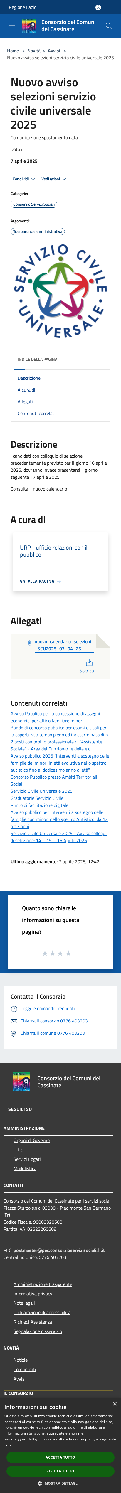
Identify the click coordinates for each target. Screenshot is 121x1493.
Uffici (19, 1149)
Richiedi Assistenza (33, 1321)
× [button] (114, 1404)
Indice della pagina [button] (37, 359)
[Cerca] (108, 25)
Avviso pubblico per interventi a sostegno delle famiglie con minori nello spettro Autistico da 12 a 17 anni (59, 819)
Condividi (21, 179)
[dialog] (60, 1445)
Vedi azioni (51, 179)
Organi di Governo (32, 1140)
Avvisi (54, 50)
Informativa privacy (33, 1293)
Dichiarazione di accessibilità (42, 1312)
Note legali (24, 1302)
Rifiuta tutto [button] (60, 1471)
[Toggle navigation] (11, 25)
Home (13, 50)
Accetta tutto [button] (60, 1457)
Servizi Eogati (27, 1159)
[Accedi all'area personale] (98, 7)
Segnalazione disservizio (38, 1331)
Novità (34, 50)
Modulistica (25, 1168)
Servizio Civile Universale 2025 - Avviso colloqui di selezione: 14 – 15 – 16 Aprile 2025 (59, 837)
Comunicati (25, 1369)
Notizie (21, 1359)
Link (7, 1444)
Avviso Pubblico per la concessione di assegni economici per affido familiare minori (55, 717)
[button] (60, 1483)
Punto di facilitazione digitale (39, 805)
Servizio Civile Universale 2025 (42, 791)
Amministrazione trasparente (43, 1284)
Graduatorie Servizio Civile (37, 798)
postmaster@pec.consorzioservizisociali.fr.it (59, 1250)
